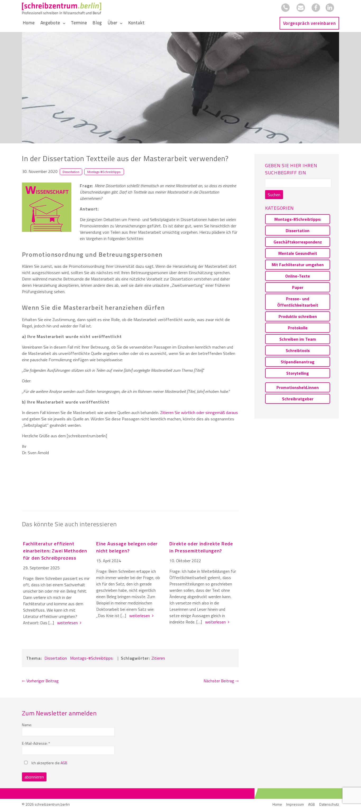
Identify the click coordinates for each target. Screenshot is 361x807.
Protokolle (298, 328)
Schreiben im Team (297, 339)
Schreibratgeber (297, 399)
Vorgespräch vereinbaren (309, 23)
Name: (27, 725)
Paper (297, 287)
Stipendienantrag (297, 362)
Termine (79, 22)
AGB (64, 763)
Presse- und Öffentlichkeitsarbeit (297, 301)
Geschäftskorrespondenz (298, 242)
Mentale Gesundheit (297, 253)
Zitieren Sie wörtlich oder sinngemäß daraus (199, 412)
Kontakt (136, 22)
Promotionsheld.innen (297, 387)
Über (112, 22)
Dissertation (71, 171)
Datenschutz (329, 804)
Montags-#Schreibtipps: (104, 171)
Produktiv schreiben (298, 316)
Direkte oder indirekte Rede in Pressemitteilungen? (201, 547)
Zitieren (158, 658)
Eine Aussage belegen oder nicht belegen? (127, 547)
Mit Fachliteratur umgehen (298, 264)
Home (29, 22)
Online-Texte (297, 276)
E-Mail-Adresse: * (36, 743)
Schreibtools (298, 350)
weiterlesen (68, 623)
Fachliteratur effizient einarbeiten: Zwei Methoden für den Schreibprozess (55, 550)
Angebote (50, 22)
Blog (97, 22)
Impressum (295, 804)
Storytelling (297, 373)
